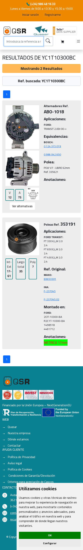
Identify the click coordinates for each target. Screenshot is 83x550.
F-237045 (50, 291)
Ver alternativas (22, 206)
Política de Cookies (20, 469)
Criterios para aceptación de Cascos (31, 481)
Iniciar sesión (30, 14)
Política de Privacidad (21, 457)
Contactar (14, 445)
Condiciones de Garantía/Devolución (31, 475)
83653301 (50, 278)
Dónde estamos (18, 439)
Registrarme (53, 14)
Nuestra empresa (19, 433)
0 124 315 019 (52, 146)
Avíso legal (15, 463)
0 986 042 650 (52, 154)
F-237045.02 (51, 299)
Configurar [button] (50, 543)
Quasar (12, 426)
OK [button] (50, 535)
